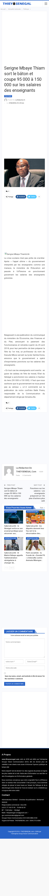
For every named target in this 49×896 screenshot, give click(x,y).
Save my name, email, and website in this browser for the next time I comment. (25, 677)
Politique (8, 96)
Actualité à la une (10, 511)
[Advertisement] (24, 37)
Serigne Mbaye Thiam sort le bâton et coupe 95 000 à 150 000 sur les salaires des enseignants (13, 493)
